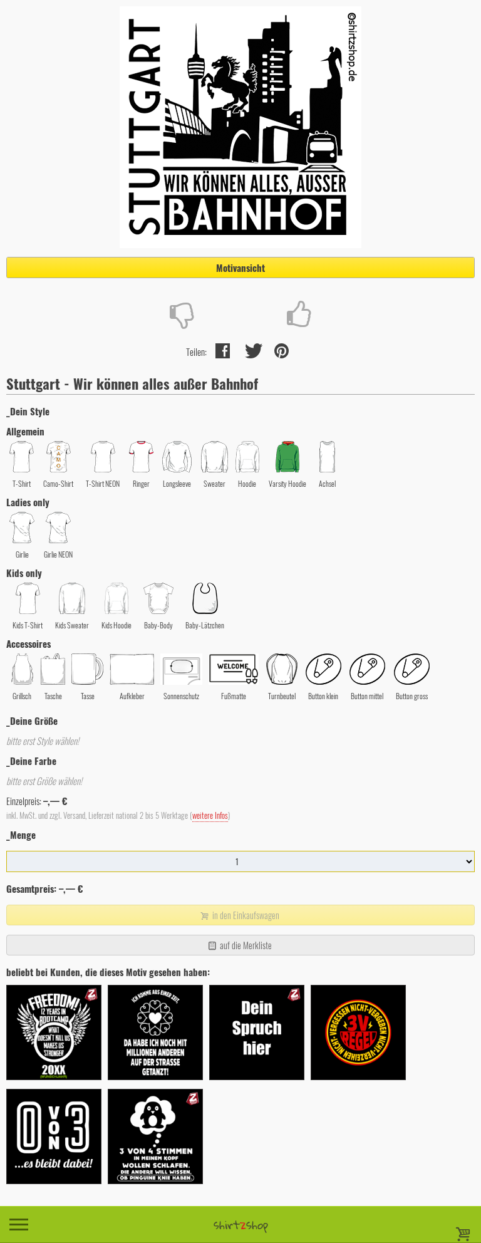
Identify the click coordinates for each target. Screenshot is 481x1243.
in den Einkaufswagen (244, 915)
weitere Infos (210, 815)
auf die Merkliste (245, 945)
